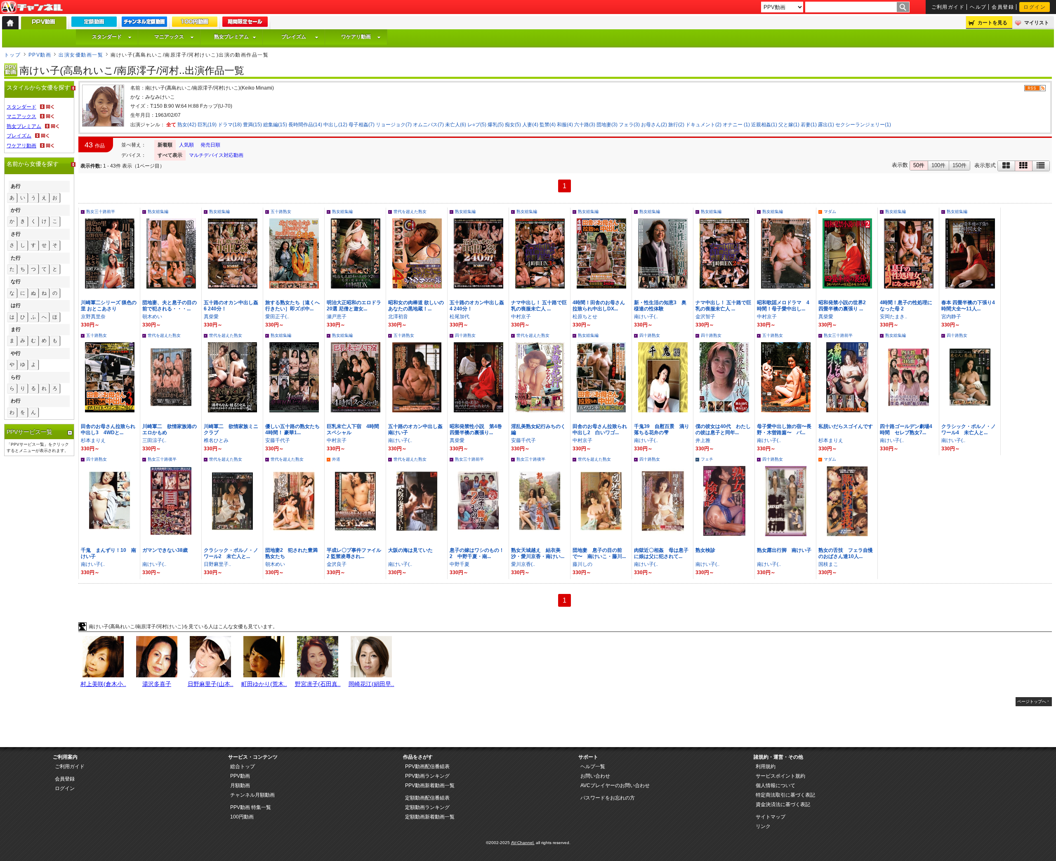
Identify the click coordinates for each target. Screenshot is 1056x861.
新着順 (165, 145)
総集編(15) (275, 125)
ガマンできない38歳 (165, 550)
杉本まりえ (93, 440)
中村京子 (521, 316)
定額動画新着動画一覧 (430, 817)
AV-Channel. (523, 842)
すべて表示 (170, 155)
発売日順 (210, 145)
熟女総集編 (158, 211)
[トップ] (10, 22)
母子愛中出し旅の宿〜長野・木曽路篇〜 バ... (784, 429)
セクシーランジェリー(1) (863, 125)
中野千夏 (459, 564)
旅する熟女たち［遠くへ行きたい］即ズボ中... (292, 306)
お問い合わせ (595, 776)
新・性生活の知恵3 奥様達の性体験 (660, 306)
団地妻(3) (607, 125)
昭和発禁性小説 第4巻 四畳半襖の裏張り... (478, 429)
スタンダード (107, 37)
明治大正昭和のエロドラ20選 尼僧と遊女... (354, 306)
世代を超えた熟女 (410, 211)
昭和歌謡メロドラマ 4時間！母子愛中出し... (783, 306)
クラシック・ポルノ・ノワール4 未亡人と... (968, 429)
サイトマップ (770, 817)
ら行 (16, 377)
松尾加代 (459, 316)
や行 (16, 353)
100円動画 (242, 817)
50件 (918, 165)
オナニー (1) (736, 125)
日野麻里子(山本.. (210, 684)
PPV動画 (39, 55)
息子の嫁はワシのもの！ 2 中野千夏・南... (479, 553)
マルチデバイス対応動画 (216, 155)
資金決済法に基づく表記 (783, 804)
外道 (336, 459)
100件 (938, 165)
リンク (763, 826)
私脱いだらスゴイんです (845, 426)
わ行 (16, 401)
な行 (16, 281)
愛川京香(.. (523, 564)
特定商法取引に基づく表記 (785, 795)
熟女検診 (705, 550)
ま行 (16, 329)
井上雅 (702, 440)
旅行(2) (676, 125)
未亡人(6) (455, 125)
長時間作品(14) (305, 125)
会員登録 (1003, 7)
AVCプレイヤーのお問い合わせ (615, 785)
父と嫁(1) (788, 125)
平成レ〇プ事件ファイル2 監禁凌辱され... (354, 553)
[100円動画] (195, 23)
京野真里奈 (93, 316)
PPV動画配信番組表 (427, 766)
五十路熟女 (281, 211)
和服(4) (565, 125)
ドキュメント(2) (703, 125)
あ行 (16, 186)
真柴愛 (211, 316)
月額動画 (240, 785)
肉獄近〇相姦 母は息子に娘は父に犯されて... (661, 553)
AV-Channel (32, 7)
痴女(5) (513, 125)
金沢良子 (336, 564)
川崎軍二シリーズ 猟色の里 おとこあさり (109, 306)
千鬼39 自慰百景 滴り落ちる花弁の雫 (661, 429)
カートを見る (992, 23)
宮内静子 (951, 316)
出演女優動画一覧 (81, 55)
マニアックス (169, 37)
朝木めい (152, 316)
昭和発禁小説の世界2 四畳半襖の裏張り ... (844, 306)
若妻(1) (809, 125)
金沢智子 (705, 316)
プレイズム (293, 37)
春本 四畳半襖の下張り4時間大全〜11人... (968, 306)
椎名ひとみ (216, 440)
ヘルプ (978, 7)
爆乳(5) (496, 125)
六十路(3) (584, 125)
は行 (16, 305)
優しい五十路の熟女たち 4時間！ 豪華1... (292, 429)
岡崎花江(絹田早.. (371, 684)
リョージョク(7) (394, 125)
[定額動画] (94, 23)
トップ (12, 55)
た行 (16, 258)
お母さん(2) (654, 125)
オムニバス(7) (428, 125)
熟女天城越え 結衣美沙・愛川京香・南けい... (537, 553)
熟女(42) (186, 125)
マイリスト (1036, 23)
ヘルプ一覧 (592, 766)
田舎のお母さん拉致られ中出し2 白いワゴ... (600, 429)
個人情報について (775, 785)
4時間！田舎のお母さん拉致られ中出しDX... (599, 306)
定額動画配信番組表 (427, 798)
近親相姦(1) (764, 125)
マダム (830, 211)
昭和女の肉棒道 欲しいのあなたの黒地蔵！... (416, 306)
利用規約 (766, 766)
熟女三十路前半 (100, 211)
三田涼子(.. (154, 440)
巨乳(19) (207, 125)
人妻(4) (530, 125)
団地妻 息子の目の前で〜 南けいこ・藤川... (599, 553)
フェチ (707, 459)
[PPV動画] (44, 25)
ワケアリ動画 (356, 37)
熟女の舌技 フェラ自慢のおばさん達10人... (845, 553)
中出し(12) (335, 125)
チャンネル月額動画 (252, 795)
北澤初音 (398, 316)
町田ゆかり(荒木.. (264, 684)
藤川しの (582, 564)
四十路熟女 (465, 335)
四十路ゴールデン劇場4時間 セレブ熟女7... (906, 429)
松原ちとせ (585, 316)
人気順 (186, 145)
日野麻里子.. (217, 564)
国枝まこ (828, 564)
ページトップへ (1031, 701)
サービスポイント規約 (780, 776)
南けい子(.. (646, 316)
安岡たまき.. (893, 316)
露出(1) (826, 125)
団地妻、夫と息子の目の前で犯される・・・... (169, 306)
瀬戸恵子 (336, 316)
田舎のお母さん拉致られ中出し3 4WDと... (108, 429)
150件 (959, 165)
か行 (16, 210)
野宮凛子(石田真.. (318, 684)
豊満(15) (252, 125)
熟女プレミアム (231, 37)
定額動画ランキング (427, 807)
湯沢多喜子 (156, 684)
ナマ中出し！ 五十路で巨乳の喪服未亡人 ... (539, 306)
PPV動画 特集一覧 (250, 807)
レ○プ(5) (476, 125)
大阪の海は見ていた (410, 550)
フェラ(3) (629, 125)
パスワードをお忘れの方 (607, 798)
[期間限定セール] (245, 23)
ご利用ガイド (948, 7)
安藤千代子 (277, 440)
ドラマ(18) (230, 125)
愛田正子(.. (277, 316)
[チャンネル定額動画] (144, 23)
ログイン (1034, 7)
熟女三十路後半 (162, 459)
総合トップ (242, 766)
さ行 (16, 234)
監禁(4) (548, 125)
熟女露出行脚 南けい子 (784, 550)
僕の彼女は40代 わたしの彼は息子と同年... (723, 429)
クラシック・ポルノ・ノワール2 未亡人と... (231, 553)
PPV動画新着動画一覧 (430, 785)
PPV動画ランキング (427, 776)
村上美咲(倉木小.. (103, 684)
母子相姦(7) (362, 125)
